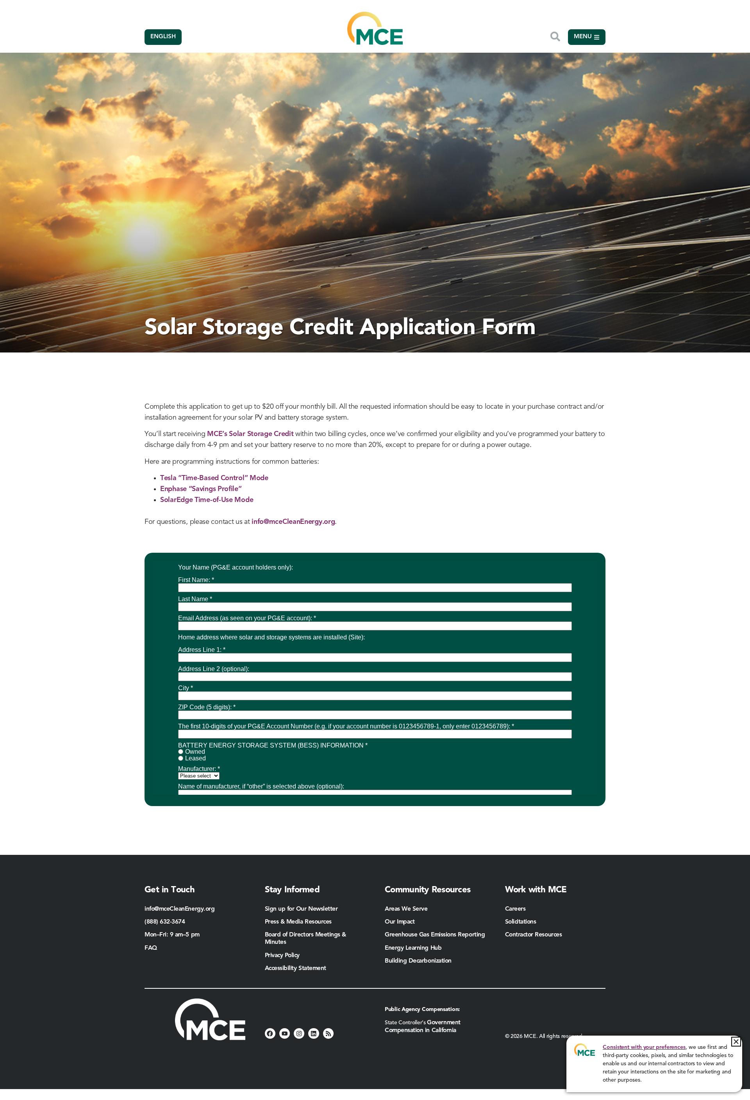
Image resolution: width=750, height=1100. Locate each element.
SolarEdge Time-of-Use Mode (206, 500)
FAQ (151, 948)
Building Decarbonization (418, 961)
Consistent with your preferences (644, 1047)
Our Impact (399, 922)
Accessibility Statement (295, 968)
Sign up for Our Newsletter (301, 909)
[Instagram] (299, 1033)
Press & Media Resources (298, 922)
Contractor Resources (534, 935)
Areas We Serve (406, 909)
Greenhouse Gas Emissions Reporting (435, 935)
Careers (515, 909)
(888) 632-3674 (165, 922)
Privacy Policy (282, 955)
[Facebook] (270, 1033)
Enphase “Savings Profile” (201, 489)
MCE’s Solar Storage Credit (250, 434)
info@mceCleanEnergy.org (293, 521)
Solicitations (520, 922)
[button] (736, 1041)
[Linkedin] (313, 1033)
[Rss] (328, 1033)
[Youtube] (284, 1033)
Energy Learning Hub (413, 948)
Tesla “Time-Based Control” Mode (214, 478)
